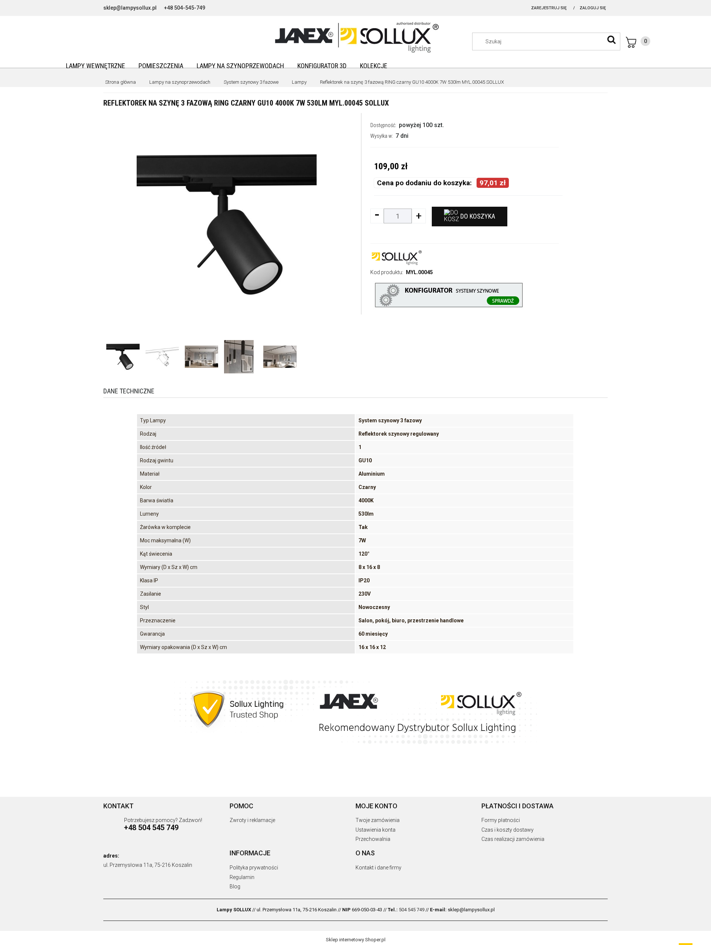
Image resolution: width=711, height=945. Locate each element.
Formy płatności (500, 820)
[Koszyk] (638, 42)
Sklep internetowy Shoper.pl (355, 939)
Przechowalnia (373, 839)
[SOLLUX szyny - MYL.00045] (123, 356)
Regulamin (242, 877)
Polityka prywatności (254, 868)
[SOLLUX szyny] (396, 257)
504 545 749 (411, 909)
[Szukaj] (611, 40)
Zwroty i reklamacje (252, 820)
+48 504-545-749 (184, 8)
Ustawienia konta (375, 830)
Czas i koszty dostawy (507, 830)
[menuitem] (95, 66)
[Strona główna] (355, 36)
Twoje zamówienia (378, 820)
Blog (235, 886)
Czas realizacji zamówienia (512, 839)
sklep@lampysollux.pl (130, 8)
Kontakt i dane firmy (378, 868)
